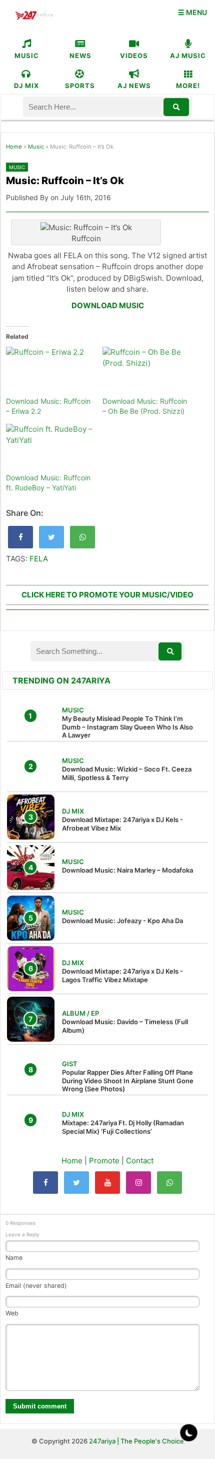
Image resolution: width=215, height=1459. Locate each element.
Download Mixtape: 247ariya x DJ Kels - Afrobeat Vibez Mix (122, 824)
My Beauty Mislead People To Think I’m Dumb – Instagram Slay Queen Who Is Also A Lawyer (127, 727)
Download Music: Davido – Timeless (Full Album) (125, 1026)
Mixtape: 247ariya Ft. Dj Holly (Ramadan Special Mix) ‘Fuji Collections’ (123, 1127)
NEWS (81, 56)
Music (36, 146)
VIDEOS (134, 56)
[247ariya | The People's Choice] (34, 17)
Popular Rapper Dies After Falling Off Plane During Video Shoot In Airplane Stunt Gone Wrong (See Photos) (128, 1080)
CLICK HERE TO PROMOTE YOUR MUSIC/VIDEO (108, 594)
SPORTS (80, 86)
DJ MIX (26, 86)
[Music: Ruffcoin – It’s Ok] (20, 537)
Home (14, 146)
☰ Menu (192, 12)
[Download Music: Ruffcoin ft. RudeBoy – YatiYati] (49, 448)
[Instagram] (138, 1182)
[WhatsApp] (169, 1182)
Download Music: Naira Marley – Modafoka (127, 870)
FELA (39, 558)
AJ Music (188, 56)
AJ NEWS (134, 86)
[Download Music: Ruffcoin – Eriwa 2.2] (49, 371)
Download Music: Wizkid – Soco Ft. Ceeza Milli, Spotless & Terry (127, 773)
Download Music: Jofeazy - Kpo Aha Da (122, 921)
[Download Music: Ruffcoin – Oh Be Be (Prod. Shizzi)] (145, 371)
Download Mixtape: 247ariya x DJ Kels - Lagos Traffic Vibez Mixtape (122, 975)
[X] (76, 1182)
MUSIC (26, 56)
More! (188, 86)
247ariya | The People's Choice (136, 1441)
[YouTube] (107, 1182)
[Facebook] (45, 1182)
